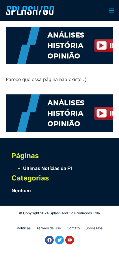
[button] (111, 10)
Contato (73, 228)
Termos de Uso (48, 228)
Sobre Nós (94, 228)
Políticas (24, 228)
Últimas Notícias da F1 (47, 168)
